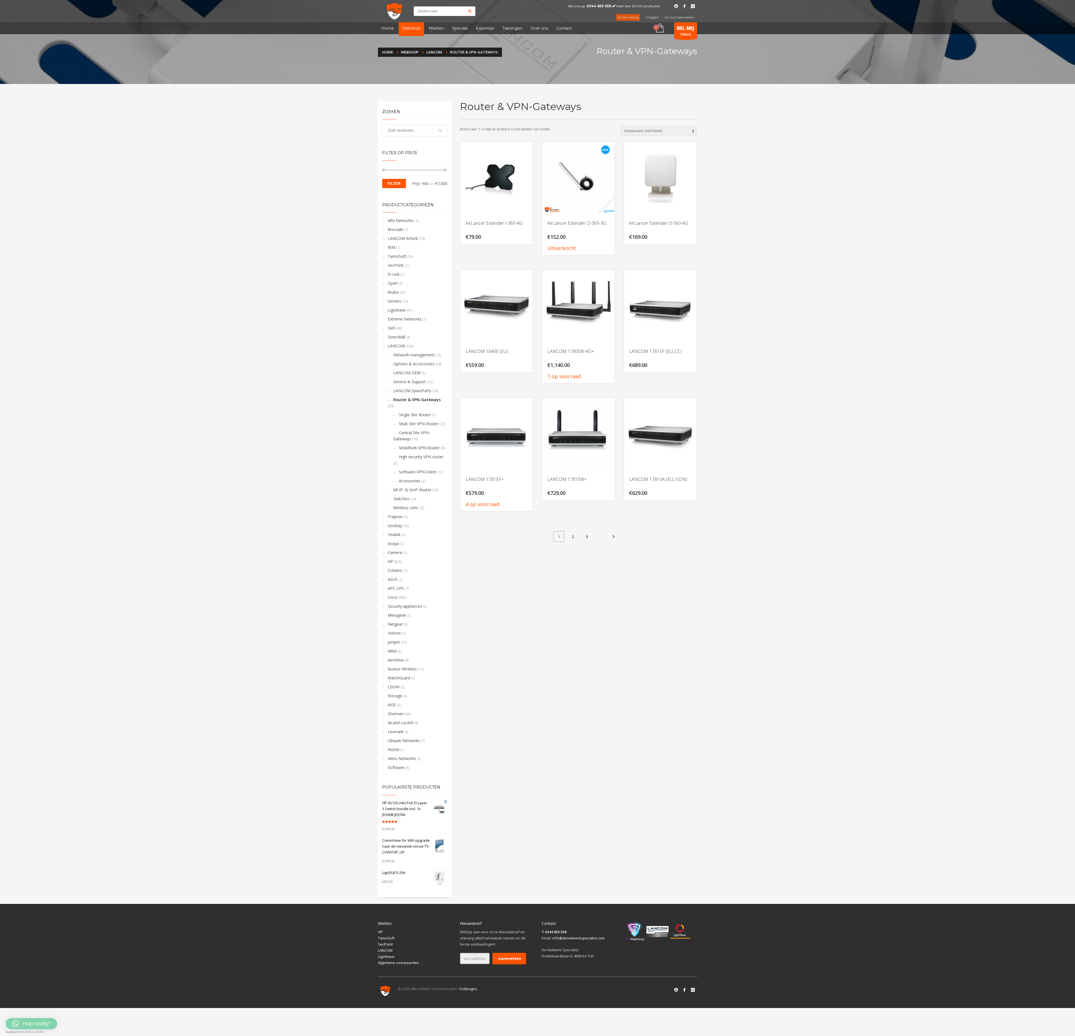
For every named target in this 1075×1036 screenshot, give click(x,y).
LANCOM (396, 346)
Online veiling (628, 17)
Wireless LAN (405, 507)
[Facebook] (684, 6)
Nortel (393, 749)
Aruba (393, 292)
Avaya (393, 543)
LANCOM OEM (406, 372)
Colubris (395, 570)
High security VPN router (421, 456)
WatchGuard (399, 677)
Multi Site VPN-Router (418, 423)
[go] (470, 11)
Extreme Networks (405, 319)
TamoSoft (397, 256)
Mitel (392, 651)
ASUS (393, 579)
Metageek (397, 615)
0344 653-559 (598, 6)
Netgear (395, 624)
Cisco (393, 597)
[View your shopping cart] (659, 28)
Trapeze (395, 516)
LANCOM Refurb (403, 238)
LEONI (393, 686)
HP (390, 561)
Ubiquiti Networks (404, 740)
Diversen (396, 713)
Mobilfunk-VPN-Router (419, 447)
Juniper (394, 642)
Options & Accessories (413, 363)
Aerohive (396, 660)
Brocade (395, 229)
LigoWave (397, 310)
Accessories (409, 480)
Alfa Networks (400, 220)
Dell (391, 328)
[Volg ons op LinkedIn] (676, 990)
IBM (391, 247)
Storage (395, 695)
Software (396, 767)
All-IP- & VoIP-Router (412, 489)
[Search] (440, 130)
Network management (413, 354)
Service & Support (409, 381)
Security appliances (405, 606)
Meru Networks (402, 758)
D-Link (393, 274)
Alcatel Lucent (400, 722)
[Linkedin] (676, 6)
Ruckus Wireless (402, 669)
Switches (401, 498)
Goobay (395, 525)
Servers (394, 301)
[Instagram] (693, 6)
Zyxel (392, 283)
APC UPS (396, 588)
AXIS (392, 704)
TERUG (685, 30)
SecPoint (396, 265)
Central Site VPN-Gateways (411, 435)
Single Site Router (415, 414)
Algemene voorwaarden (398, 962)
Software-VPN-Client (417, 471)
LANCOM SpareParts (412, 390)
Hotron (394, 633)
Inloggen (652, 17)
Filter (394, 183)
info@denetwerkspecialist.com (578, 938)
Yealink (394, 534)
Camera (395, 552)
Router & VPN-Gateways (417, 399)
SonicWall (396, 337)
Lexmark (395, 731)
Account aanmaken (679, 17)
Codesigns (468, 988)
